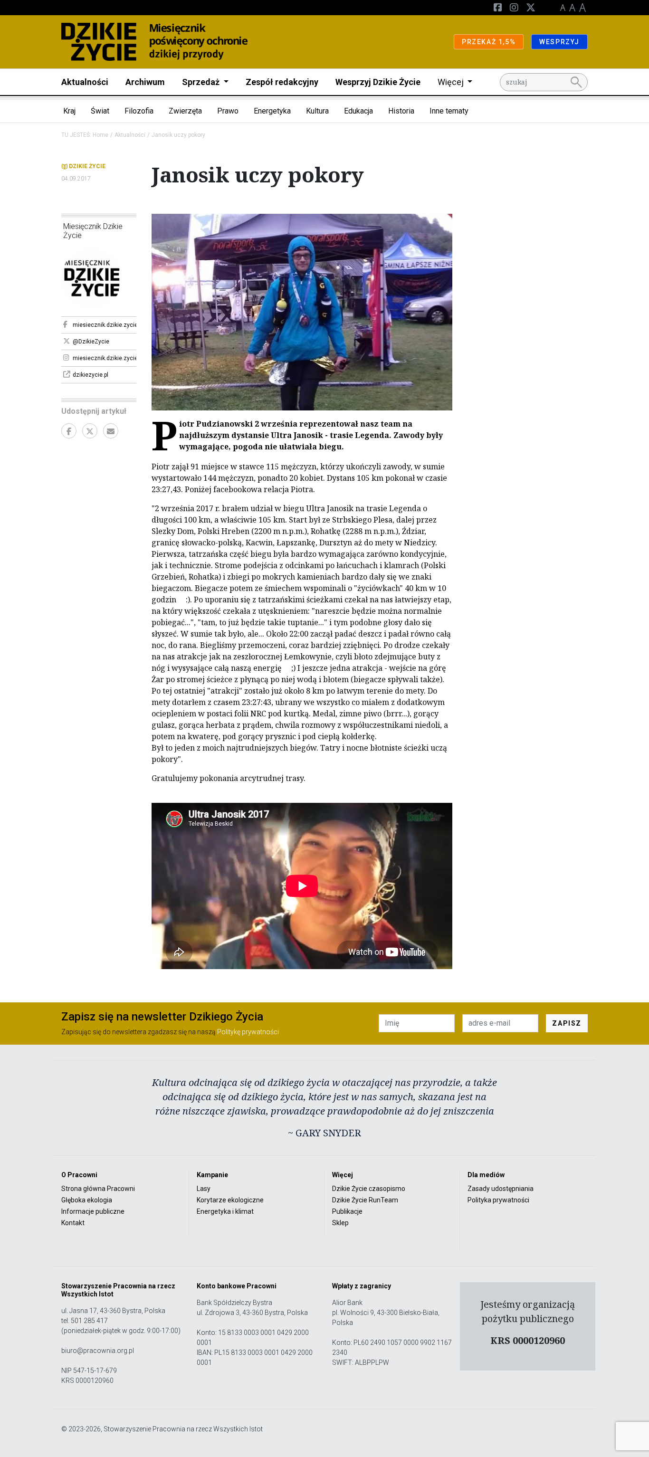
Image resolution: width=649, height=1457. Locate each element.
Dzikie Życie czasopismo (368, 1188)
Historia (401, 110)
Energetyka (272, 110)
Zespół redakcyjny (282, 82)
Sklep (340, 1223)
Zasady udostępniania (501, 1188)
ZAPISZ (567, 1023)
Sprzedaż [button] (201, 82)
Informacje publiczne (92, 1211)
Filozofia (138, 110)
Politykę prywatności (248, 1032)
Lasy (203, 1188)
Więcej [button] (452, 82)
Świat (100, 110)
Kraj (69, 110)
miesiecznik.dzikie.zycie (104, 325)
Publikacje (347, 1211)
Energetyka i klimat (225, 1211)
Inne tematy (448, 110)
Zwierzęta (185, 110)
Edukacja (358, 110)
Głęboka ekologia (86, 1200)
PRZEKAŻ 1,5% (488, 42)
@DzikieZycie (91, 341)
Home (100, 135)
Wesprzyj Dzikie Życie (377, 82)
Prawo (228, 110)
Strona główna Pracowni (98, 1188)
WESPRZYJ (559, 42)
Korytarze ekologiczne (230, 1200)
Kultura (317, 110)
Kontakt (73, 1223)
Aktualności (84, 82)
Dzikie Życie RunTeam (365, 1200)
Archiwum (145, 82)
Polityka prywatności (498, 1200)
